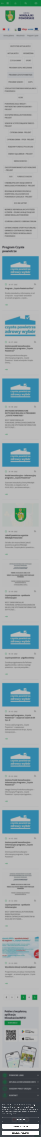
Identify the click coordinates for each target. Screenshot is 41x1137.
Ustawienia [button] (20, 1119)
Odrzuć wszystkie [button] (20, 1126)
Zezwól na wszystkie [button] (20, 1133)
